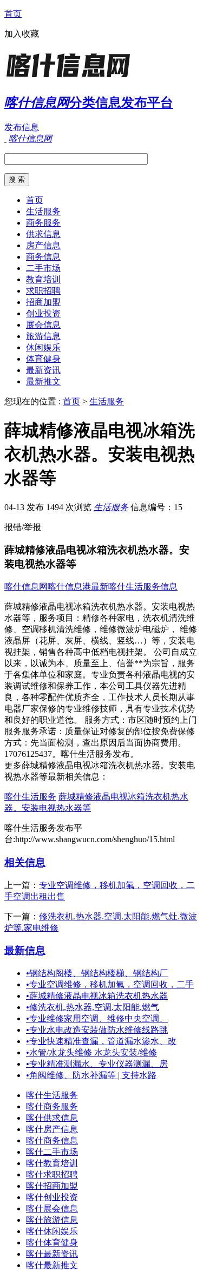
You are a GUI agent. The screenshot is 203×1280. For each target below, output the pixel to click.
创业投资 (43, 313)
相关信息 (24, 862)
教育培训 (43, 279)
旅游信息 (43, 336)
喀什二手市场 (52, 1151)
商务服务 (43, 222)
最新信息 (24, 950)
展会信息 (43, 324)
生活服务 (43, 211)
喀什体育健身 (52, 1242)
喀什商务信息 (52, 1140)
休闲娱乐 (43, 347)
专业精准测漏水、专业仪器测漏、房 (97, 1063)
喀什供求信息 (52, 1117)
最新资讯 (43, 370)
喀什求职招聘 (52, 1174)
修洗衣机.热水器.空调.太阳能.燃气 (92, 1007)
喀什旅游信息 (52, 1219)
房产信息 (43, 245)
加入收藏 (21, 33)
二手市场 (43, 268)
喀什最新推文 (52, 1265)
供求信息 (43, 234)
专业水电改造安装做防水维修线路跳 (97, 1029)
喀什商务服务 (52, 1106)
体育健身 (43, 358)
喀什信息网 (26, 586)
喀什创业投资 (52, 1197)
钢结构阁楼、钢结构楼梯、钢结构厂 (97, 973)
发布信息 (21, 127)
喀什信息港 (69, 586)
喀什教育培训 (52, 1163)
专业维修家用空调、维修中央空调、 (97, 1018)
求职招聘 (43, 290)
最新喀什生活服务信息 (134, 586)
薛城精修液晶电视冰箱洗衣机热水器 (97, 995)
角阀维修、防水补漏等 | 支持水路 (91, 1075)
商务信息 (43, 256)
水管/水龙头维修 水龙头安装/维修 (91, 1052)
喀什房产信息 (52, 1129)
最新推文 (43, 381)
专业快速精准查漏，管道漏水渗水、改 (101, 1041)
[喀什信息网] (72, 78)
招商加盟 (43, 302)
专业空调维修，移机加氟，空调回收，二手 (110, 984)
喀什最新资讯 (52, 1253)
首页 (13, 13)
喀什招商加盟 (52, 1185)
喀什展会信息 (52, 1208)
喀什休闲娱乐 (52, 1231)
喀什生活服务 (30, 796)
